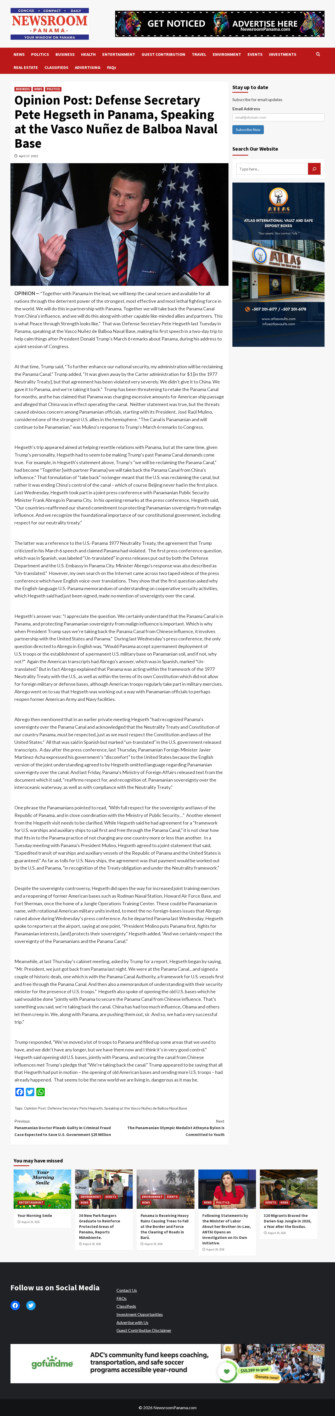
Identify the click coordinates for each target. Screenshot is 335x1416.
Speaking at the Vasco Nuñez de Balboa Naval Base (145, 1108)
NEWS (19, 54)
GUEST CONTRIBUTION (163, 54)
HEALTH (88, 54)
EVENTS (255, 54)
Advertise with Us (132, 1322)
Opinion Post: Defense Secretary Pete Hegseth (63, 1108)
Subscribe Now (248, 129)
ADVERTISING (87, 67)
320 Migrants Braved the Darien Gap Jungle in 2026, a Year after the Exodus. (287, 1221)
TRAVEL (199, 54)
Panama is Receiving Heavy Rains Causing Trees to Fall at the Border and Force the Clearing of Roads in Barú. (165, 1226)
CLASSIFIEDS (56, 67)
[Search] (318, 54)
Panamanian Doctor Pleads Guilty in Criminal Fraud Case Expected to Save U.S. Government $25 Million (62, 1127)
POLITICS (40, 54)
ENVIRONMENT (227, 54)
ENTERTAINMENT (118, 54)
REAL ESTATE (26, 67)
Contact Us (126, 1290)
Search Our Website (255, 148)
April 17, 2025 (28, 156)
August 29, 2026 (30, 1222)
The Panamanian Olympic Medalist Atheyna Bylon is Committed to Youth (175, 1127)
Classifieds (126, 1306)
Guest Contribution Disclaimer (143, 1330)
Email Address (246, 108)
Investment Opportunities (139, 1314)
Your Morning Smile (35, 1215)
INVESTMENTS (282, 54)
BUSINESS (65, 54)
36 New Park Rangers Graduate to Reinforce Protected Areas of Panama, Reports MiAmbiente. (99, 1226)
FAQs (111, 67)
